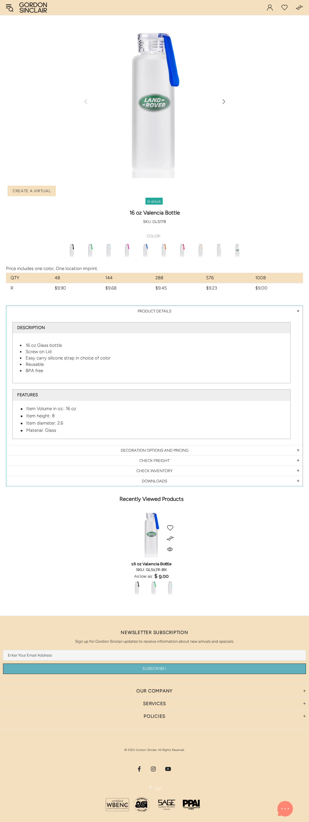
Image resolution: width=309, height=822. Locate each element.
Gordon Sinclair (33, 7)
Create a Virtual (32, 191)
